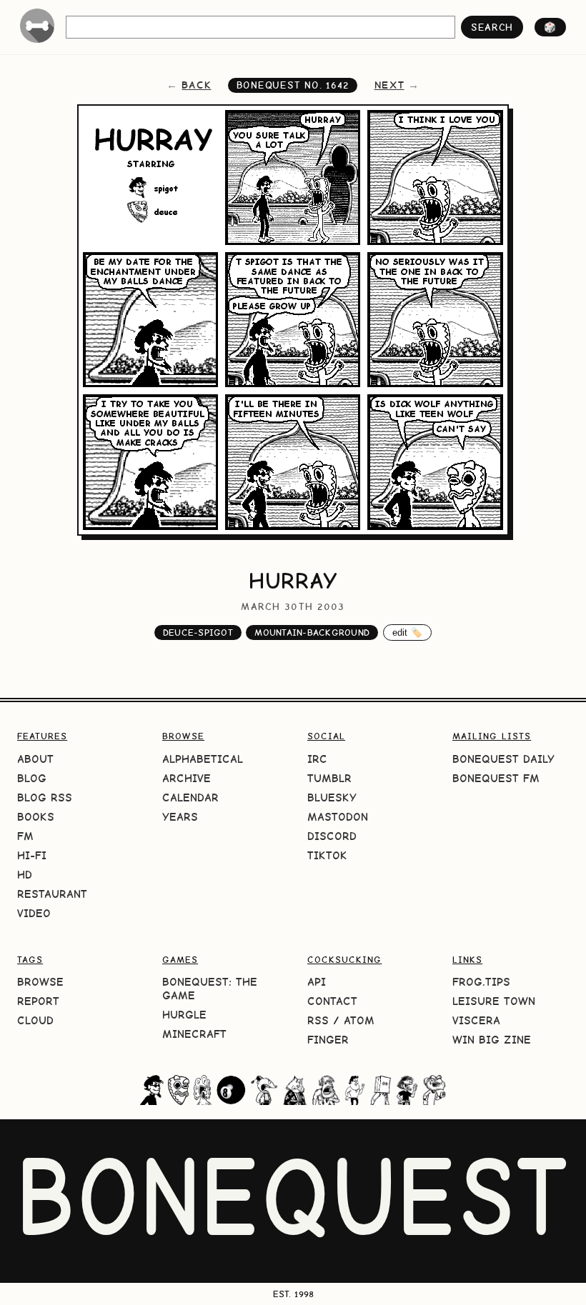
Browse (40, 982)
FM (25, 836)
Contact (332, 1001)
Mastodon (337, 817)
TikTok (327, 855)
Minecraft (194, 1034)
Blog (31, 778)
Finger (328, 1039)
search (492, 27)
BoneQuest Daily (503, 759)
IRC (317, 759)
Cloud (35, 1020)
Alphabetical (202, 759)
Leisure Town (493, 1001)
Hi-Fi (31, 855)
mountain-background (311, 632)
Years (180, 817)
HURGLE (184, 1014)
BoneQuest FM (496, 778)
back (196, 85)
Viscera (476, 1020)
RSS (318, 1020)
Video (34, 913)
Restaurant (52, 894)
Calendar (190, 797)
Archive (186, 778)
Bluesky (332, 797)
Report (38, 1001)
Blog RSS (44, 797)
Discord (332, 836)
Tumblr (329, 778)
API (316, 982)
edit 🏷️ (407, 632)
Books (35, 817)
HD (24, 874)
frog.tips (481, 982)
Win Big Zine (491, 1039)
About (35, 759)
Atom (359, 1020)
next (389, 85)
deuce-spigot (198, 632)
